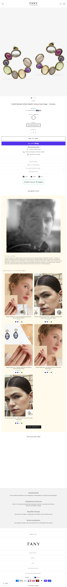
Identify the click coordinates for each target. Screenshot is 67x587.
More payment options (33, 147)
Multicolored (33, 117)
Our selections (33, 568)
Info (33, 563)
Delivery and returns (33, 168)
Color (33, 114)
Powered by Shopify (33, 585)
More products (33, 427)
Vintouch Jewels (20, 270)
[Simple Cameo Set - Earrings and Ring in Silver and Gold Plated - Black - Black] (45, 372)
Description (33, 161)
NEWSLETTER (33, 534)
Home (33, 100)
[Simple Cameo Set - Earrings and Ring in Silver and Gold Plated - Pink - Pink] (49, 372)
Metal (33, 122)
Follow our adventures (33, 573)
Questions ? (33, 552)
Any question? (33, 171)
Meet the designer (33, 164)
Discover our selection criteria (33, 505)
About (33, 557)
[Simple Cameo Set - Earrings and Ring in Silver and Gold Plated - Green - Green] (51, 372)
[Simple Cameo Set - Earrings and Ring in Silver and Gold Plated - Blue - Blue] (47, 372)
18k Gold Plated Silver (33, 125)
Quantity (33, 129)
